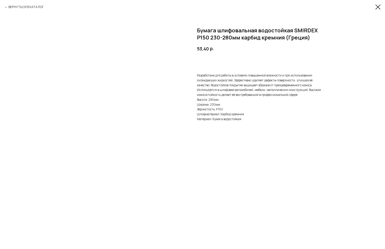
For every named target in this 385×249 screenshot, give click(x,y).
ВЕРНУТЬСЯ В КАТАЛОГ (26, 7)
